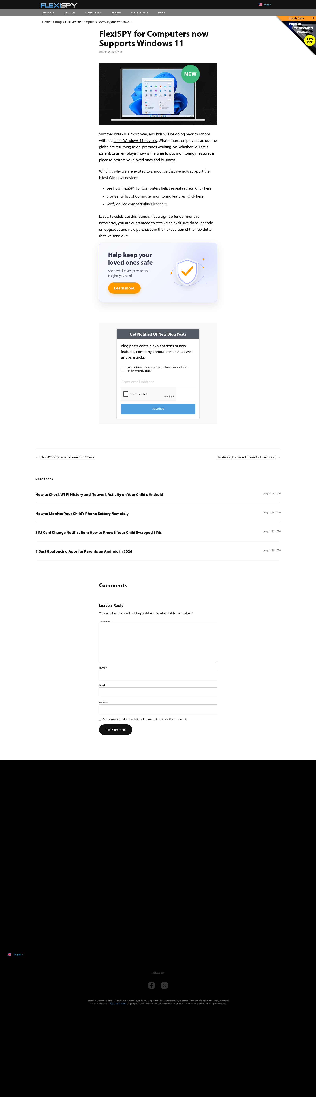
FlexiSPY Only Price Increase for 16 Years (67, 457)
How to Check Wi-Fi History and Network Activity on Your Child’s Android (99, 494)
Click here (203, 188)
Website (103, 702)
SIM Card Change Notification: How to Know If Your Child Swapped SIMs (98, 532)
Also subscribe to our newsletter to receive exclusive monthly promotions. (158, 368)
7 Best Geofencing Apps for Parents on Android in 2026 (83, 551)
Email (102, 685)
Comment (105, 621)
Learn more (124, 288)
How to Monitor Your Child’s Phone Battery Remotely (82, 513)
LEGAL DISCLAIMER (117, 1003)
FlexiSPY (115, 51)
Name (103, 667)
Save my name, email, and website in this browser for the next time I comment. (145, 719)
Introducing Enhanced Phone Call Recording (246, 457)
